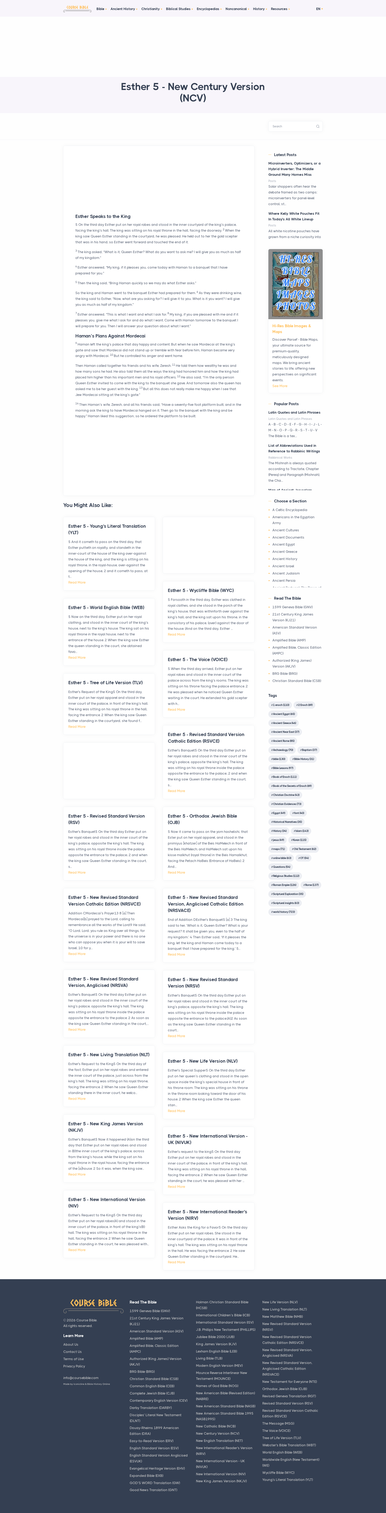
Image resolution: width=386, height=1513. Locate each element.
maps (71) (279, 849)
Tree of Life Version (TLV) (281, 1438)
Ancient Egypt (283, 544)
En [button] (318, 9)
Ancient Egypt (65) (284, 714)
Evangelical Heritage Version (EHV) (157, 1468)
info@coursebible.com (81, 1378)
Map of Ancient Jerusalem (290, 490)
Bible (100, 9)
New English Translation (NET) (219, 1441)
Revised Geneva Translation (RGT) (289, 1396)
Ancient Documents (288, 537)
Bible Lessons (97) (283, 768)
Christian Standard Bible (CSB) (296, 681)
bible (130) (279, 759)
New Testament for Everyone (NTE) (289, 1382)
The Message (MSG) (278, 1423)
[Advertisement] (193, 47)
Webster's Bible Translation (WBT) (289, 1445)
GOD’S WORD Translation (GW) (155, 1483)
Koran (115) (299, 839)
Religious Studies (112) (286, 875)
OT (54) (304, 858)
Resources (279, 9)
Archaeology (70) (283, 749)
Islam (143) (302, 830)
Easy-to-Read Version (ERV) (151, 1441)
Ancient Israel (283, 566)
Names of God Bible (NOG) (217, 1386)
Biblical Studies (178, 9)
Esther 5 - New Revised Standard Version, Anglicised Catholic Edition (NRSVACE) (205, 904)
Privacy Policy (74, 1366)
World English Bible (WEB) (282, 1452)
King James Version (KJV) (216, 1344)
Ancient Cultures (285, 530)
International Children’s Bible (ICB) (223, 1315)
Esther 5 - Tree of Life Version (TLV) (105, 682)
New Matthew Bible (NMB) (282, 1317)
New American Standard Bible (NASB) (225, 1406)
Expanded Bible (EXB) (146, 1476)
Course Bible (86, 1320)
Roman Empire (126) (284, 884)
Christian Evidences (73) (287, 804)
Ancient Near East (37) (286, 731)
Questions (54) (281, 866)
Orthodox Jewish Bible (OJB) (284, 1389)
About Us (70, 1344)
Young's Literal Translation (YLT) (287, 1480)
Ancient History (123, 9)
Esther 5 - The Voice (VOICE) (197, 659)
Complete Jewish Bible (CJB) (152, 1393)
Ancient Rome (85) (283, 740)
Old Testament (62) (305, 849)
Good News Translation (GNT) (153, 1490)
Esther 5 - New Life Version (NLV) (202, 1061)
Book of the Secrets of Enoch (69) (292, 785)
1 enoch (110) (281, 704)
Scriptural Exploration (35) (288, 894)
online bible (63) (282, 858)
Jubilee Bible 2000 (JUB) (215, 1337)
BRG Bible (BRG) (284, 674)
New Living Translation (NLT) (284, 1309)
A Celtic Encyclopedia (289, 510)
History (259, 9)
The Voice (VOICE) (276, 1431)
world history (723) (284, 911)
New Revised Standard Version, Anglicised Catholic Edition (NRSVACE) (287, 1368)
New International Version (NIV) (220, 1474)
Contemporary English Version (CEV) (158, 1401)
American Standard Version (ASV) (156, 1331)
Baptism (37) (309, 749)
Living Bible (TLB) (209, 1358)
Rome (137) (311, 884)
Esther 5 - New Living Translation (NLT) (109, 1054)
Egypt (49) (279, 813)
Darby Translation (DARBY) (151, 1408)
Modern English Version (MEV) (219, 1366)
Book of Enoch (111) (285, 776)
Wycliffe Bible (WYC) (278, 1473)
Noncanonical (236, 9)
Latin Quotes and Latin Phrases (294, 412)
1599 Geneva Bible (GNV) (292, 607)
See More (279, 386)
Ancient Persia (284, 581)
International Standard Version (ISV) (225, 1322)
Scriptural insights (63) (286, 903)
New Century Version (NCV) (217, 1433)
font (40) (299, 813)
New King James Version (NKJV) (221, 1481)
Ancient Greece (284, 552)
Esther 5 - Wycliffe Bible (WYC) (201, 590)
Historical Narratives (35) (287, 821)
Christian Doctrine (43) (286, 794)
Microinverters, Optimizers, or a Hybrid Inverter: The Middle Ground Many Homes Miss (294, 169)
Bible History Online (98, 1384)
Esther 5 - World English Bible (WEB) (106, 607)
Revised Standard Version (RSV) (287, 1403)
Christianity (150, 9)
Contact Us (72, 1352)
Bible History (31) (304, 759)
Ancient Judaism (286, 573)
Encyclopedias (208, 9)
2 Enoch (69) (305, 704)
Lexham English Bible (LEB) (216, 1351)
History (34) (279, 830)
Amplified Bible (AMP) (289, 640)
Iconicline (79, 1384)
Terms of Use (73, 1359)
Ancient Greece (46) (284, 723)
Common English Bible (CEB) (152, 1386)
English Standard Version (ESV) (154, 1448)
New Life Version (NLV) (280, 1302)
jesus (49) (278, 839)
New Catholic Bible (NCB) (216, 1426)
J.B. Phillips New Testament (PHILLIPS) (225, 1330)
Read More (77, 582)
